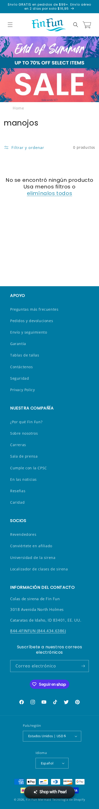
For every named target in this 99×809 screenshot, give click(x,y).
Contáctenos (21, 366)
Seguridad (19, 378)
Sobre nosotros (24, 433)
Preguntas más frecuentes (34, 309)
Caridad (17, 502)
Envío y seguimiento (28, 332)
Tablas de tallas (24, 355)
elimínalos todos (49, 193)
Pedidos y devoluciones (31, 320)
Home (18, 108)
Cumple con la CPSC (28, 467)
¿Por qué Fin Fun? (26, 421)
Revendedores (23, 534)
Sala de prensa (24, 456)
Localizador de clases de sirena (39, 569)
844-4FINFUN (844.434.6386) (38, 630)
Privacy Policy (22, 389)
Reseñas (17, 490)
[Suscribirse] (83, 666)
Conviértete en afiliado (31, 545)
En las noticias (23, 479)
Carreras (18, 444)
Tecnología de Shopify (68, 799)
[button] (10, 24)
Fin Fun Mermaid (38, 799)
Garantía (18, 343)
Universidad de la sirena (32, 557)
